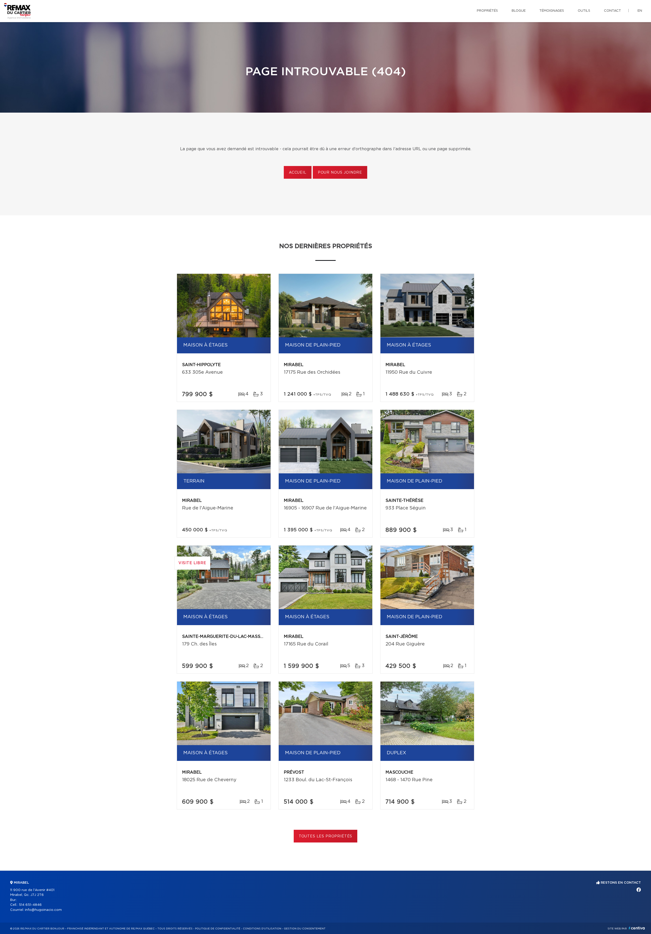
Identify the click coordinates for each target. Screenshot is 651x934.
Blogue (519, 10)
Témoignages (551, 10)
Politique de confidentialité (217, 928)
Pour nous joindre (340, 172)
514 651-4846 (30, 905)
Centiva (637, 928)
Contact (612, 10)
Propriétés (487, 10)
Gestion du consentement (305, 928)
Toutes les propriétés (325, 836)
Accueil (297, 172)
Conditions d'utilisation (262, 928)
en (640, 10)
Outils (584, 10)
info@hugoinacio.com (43, 910)
